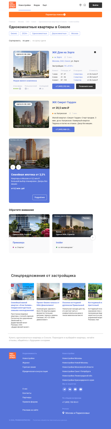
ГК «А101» (68, 66)
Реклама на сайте (30, 410)
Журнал (26, 363)
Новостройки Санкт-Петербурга (76, 371)
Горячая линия (29, 367)
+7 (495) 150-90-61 (70, 402)
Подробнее (40, 197)
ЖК (63, 52)
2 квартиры (78, 74)
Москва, (56, 61)
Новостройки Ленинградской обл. (77, 376)
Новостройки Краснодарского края (78, 380)
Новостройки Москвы (72, 358)
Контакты (26, 393)
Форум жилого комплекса (25, 81)
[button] (63, 86)
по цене (26, 41)
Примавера (18, 242)
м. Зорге (58, 57)
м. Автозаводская (65, 247)
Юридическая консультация (35, 371)
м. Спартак (19, 247)
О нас (24, 389)
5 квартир (77, 80)
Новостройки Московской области (77, 367)
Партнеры (26, 397)
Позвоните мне (86, 86)
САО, (62, 61)
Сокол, (68, 61)
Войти (95, 5)
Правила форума (30, 402)
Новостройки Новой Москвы (75, 363)
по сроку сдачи (39, 41)
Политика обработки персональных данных (50, 420)
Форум (37, 5)
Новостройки (25, 5)
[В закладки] (95, 53)
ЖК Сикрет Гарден (64, 102)
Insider (59, 242)
